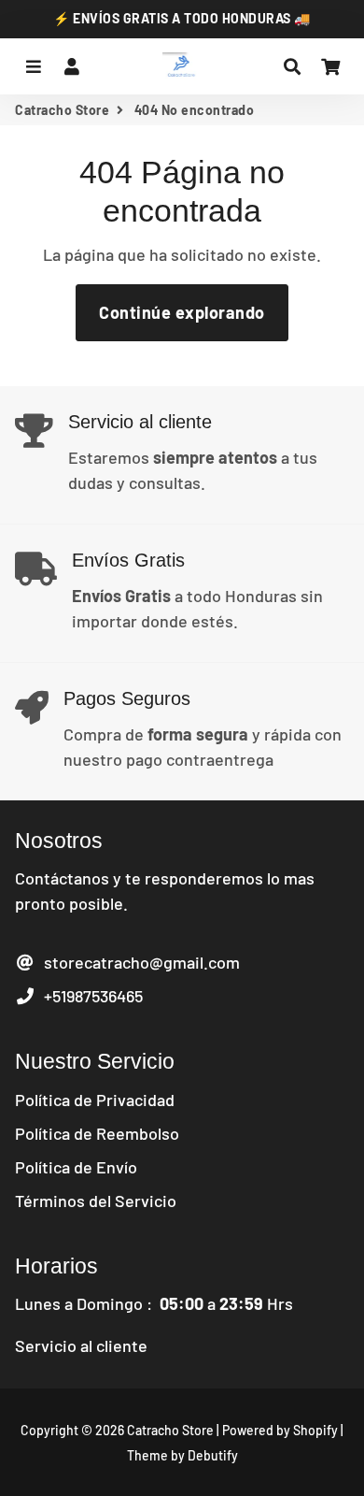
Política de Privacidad (95, 1099)
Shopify (315, 1430)
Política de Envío (76, 1167)
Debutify (213, 1455)
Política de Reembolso (97, 1133)
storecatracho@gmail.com (138, 962)
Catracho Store (62, 110)
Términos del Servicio (95, 1200)
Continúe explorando (182, 312)
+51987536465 (89, 995)
